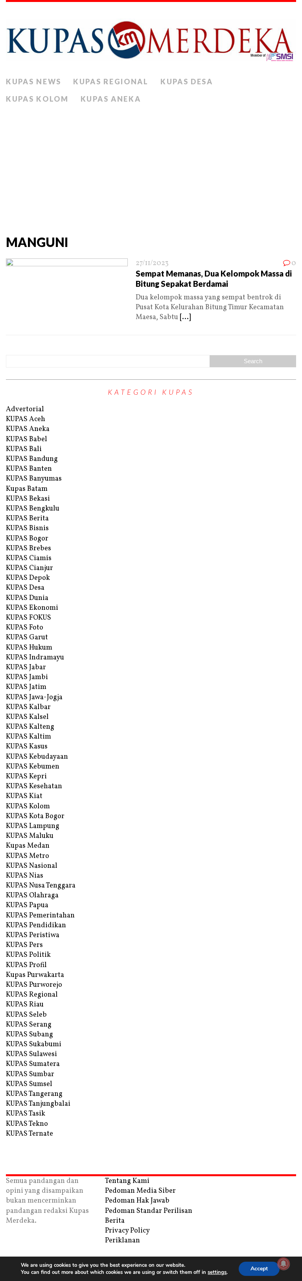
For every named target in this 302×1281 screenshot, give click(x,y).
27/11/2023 (152, 263)
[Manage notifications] (283, 1263)
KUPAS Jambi (27, 677)
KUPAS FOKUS (28, 618)
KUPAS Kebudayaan (37, 757)
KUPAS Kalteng (30, 727)
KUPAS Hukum (29, 648)
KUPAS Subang (29, 1035)
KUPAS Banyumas (34, 479)
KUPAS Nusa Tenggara (41, 886)
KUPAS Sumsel (29, 1084)
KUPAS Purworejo (34, 985)
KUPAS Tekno (27, 1124)
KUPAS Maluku (29, 836)
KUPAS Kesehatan (34, 786)
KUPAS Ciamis (29, 558)
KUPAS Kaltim (28, 737)
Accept (259, 1268)
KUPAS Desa (186, 81)
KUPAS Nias (24, 876)
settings (217, 1272)
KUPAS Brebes (28, 548)
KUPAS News (33, 81)
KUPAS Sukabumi (33, 1044)
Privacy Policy (127, 1231)
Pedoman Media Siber (140, 1191)
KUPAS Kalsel (27, 717)
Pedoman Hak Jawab (137, 1201)
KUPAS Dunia (27, 598)
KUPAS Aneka (111, 99)
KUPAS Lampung (32, 826)
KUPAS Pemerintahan (40, 916)
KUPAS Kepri (26, 777)
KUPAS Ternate (29, 1134)
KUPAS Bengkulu (32, 509)
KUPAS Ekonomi (32, 608)
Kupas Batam (27, 489)
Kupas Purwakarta (35, 975)
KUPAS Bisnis (27, 528)
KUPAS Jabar (26, 667)
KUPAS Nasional (31, 866)
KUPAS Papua (27, 905)
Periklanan (122, 1241)
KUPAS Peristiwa (32, 935)
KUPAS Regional (111, 81)
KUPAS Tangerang (34, 1094)
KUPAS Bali (24, 449)
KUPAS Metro (27, 856)
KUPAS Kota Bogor (35, 816)
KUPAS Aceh (25, 419)
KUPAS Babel (26, 439)
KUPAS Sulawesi (31, 1054)
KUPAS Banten (29, 469)
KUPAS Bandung (32, 459)
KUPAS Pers (24, 945)
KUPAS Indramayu (35, 658)
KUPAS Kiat (24, 796)
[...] (185, 317)
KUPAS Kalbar (28, 707)
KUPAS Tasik (25, 1114)
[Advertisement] (151, 167)
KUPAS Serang (29, 1025)
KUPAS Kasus (27, 747)
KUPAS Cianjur (29, 568)
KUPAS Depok (28, 578)
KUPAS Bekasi (28, 499)
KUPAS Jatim (26, 687)
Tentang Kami (127, 1181)
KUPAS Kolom (37, 99)
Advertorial (25, 409)
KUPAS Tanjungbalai (38, 1104)
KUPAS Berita (27, 519)
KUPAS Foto (24, 628)
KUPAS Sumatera (33, 1064)
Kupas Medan (28, 846)
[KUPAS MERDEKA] (151, 37)
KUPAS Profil (26, 965)
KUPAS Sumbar (30, 1074)
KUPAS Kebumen (32, 767)
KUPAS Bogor (27, 539)
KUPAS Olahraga (32, 895)
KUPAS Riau (25, 1005)
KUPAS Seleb (26, 1015)
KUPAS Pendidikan (36, 925)
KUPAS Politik (28, 955)
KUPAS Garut (27, 637)
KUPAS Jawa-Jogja (34, 697)
